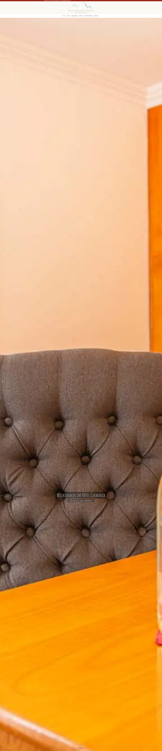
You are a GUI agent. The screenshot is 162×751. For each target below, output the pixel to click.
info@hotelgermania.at (65, 0)
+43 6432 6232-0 (55, 0)
